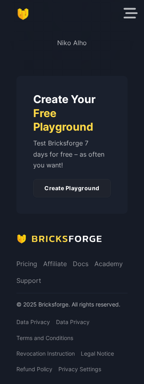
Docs (80, 264)
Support (28, 281)
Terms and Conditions (44, 337)
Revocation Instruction (45, 353)
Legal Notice (97, 353)
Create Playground (72, 188)
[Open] (131, 13)
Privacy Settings (79, 369)
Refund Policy (34, 369)
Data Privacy (33, 321)
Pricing (26, 264)
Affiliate (55, 264)
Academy (108, 264)
